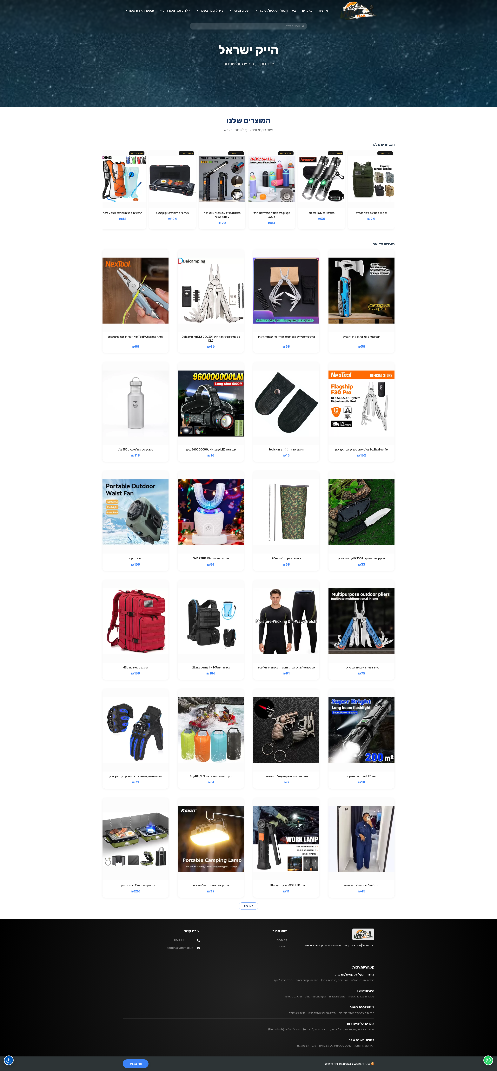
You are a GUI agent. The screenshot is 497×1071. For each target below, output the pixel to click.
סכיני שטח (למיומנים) (315, 1029)
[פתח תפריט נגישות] (9, 1060)
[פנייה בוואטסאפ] (488, 1060)
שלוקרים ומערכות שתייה (361, 996)
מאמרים (307, 10)
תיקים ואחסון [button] (240, 10)
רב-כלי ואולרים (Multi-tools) (284, 1029)
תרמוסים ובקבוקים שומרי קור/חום (356, 1013)
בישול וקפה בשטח (362, 1007)
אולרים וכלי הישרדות (360, 1023)
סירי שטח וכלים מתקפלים (322, 1013)
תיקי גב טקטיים (293, 996)
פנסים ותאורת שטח (361, 1040)
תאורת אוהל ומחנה (364, 1045)
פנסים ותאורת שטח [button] (141, 10)
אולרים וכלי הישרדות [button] (176, 10)
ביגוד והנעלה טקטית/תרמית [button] (277, 10)
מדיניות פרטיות (333, 1063)
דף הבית (324, 10)
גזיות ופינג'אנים (297, 1013)
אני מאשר (135, 1063)
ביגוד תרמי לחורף (283, 980)
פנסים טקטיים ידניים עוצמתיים (335, 1045)
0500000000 (183, 940)
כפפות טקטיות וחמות (307, 980)
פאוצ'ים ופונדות (337, 996)
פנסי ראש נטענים (306, 1045)
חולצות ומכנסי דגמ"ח (362, 980)
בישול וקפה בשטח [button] (211, 10)
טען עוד (248, 906)
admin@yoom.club (180, 948)
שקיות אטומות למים (315, 996)
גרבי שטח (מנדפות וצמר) (334, 980)
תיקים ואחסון (365, 991)
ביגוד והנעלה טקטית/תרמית (354, 974)
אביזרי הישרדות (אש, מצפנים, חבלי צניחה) (352, 1029)
